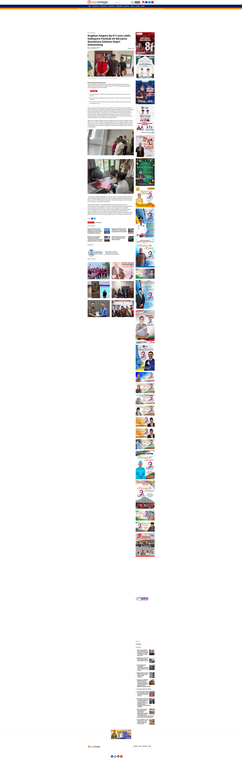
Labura (145, 8)
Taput (97, 8)
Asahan (128, 8)
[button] (153, 5)
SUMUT (132, 6)
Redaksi (136, 746)
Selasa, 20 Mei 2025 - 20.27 (92, 48)
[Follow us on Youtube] (121, 756)
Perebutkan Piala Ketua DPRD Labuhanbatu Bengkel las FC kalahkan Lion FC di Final (143, 667)
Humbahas (141, 8)
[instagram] (143, 2)
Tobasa (162, 8)
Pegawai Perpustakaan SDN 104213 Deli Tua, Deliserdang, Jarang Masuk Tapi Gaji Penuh (119, 230)
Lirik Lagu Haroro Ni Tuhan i (144, 689)
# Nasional (138, 644)
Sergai (109, 8)
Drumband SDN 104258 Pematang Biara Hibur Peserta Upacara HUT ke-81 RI (143, 693)
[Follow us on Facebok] (112, 756)
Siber (140, 746)
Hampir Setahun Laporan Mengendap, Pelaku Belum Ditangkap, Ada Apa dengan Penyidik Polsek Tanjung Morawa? (95, 231)
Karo (88, 8)
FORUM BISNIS (103, 6)
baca (130, 48)
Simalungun (124, 8)
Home (89, 32)
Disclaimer (144, 746)
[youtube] (152, 2)
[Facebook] (92, 218)
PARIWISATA (112, 6)
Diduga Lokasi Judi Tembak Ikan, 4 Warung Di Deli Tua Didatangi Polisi (118, 238)
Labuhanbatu (132, 8)
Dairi (91, 8)
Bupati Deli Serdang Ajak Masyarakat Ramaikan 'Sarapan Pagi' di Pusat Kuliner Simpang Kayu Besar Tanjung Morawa (95, 239)
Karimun (137, 8)
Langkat (85, 8)
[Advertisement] (121, 20)
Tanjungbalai (118, 8)
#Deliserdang (98, 222)
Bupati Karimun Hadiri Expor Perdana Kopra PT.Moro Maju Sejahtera (142, 675)
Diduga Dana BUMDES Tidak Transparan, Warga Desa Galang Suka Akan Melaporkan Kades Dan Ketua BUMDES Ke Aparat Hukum (144, 683)
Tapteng (159, 8)
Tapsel (156, 8)
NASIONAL (126, 6)
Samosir (93, 8)
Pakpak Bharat (151, 8)
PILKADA (137, 6)
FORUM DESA (95, 6)
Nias (147, 8)
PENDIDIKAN (119, 6)
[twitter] (149, 2)
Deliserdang (104, 8)
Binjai (82, 8)
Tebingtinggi (113, 8)
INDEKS (143, 6)
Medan (79, 8)
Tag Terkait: (91, 222)
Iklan (149, 746)
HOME (89, 6)
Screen (138, 2)
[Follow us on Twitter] (115, 756)
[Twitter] (95, 218)
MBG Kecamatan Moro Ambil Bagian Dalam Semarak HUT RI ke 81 (143, 659)
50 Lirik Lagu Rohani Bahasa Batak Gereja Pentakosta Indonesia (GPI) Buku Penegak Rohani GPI (142, 652)
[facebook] (146, 2)
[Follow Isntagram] (118, 756)
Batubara (100, 8)
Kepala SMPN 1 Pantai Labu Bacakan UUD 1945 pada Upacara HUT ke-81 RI (142, 721)
